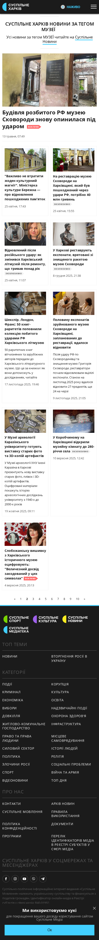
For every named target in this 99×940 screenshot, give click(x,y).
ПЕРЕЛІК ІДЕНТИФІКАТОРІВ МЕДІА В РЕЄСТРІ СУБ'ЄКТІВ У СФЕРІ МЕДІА (72, 842)
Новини (9, 656)
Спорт (8, 772)
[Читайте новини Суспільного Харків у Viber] (33, 878)
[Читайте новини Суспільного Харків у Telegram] (43, 878)
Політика (11, 756)
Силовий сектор (18, 748)
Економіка (12, 700)
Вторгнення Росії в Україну (69, 658)
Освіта (57, 700)
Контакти (11, 803)
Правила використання (65, 813)
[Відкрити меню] (95, 7)
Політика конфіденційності (19, 826)
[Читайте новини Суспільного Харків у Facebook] (6, 878)
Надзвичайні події (69, 708)
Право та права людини (17, 738)
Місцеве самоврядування (67, 738)
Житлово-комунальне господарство (24, 726)
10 (77, 599)
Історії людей (64, 748)
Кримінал (11, 692)
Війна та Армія (65, 772)
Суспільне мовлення (22, 811)
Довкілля (11, 716)
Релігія (57, 756)
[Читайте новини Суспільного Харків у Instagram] (15, 878)
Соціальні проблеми (71, 764)
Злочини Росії (16, 764)
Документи (62, 824)
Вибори (9, 708)
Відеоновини (15, 780)
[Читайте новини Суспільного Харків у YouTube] (24, 878)
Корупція (60, 684)
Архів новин (63, 803)
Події (7, 684)
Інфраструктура (66, 724)
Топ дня (59, 780)
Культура (60, 692)
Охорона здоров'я (68, 716)
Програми (11, 836)
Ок (49, 930)
